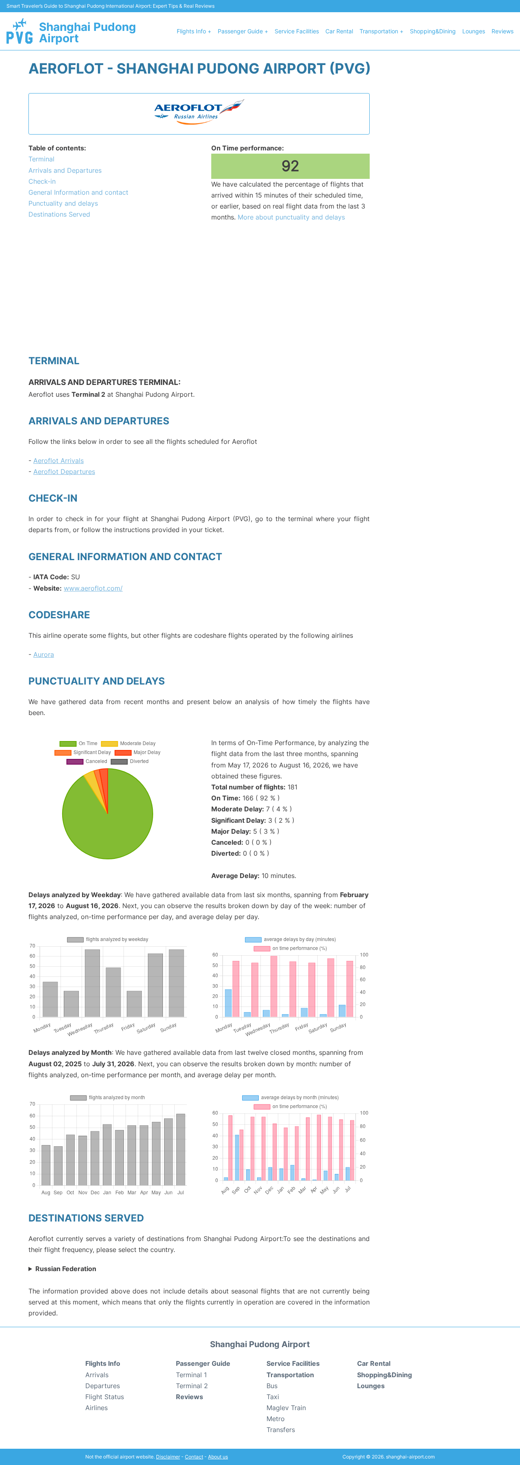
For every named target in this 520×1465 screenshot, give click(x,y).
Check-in (42, 181)
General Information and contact (78, 192)
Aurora (43, 654)
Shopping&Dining (433, 31)
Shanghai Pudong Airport (87, 32)
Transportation (290, 1375)
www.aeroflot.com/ (93, 588)
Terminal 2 (192, 1386)
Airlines (96, 1408)
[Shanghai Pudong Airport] (19, 30)
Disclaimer (168, 1457)
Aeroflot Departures (64, 471)
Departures (102, 1386)
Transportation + (381, 31)
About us (218, 1457)
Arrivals (96, 1375)
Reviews (503, 31)
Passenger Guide (203, 1363)
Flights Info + (194, 31)
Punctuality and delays (63, 203)
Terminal (41, 159)
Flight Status (104, 1397)
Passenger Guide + (243, 31)
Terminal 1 (191, 1375)
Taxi (272, 1397)
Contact (194, 1457)
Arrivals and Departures (65, 170)
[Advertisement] (199, 288)
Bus (271, 1386)
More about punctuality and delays (291, 217)
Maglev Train (286, 1408)
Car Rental (339, 31)
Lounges (473, 31)
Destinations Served (59, 214)
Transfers (280, 1430)
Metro (275, 1419)
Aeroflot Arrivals (58, 460)
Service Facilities (297, 31)
